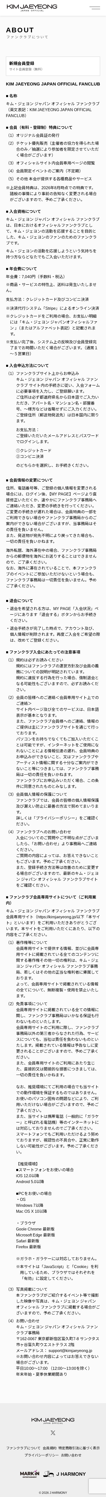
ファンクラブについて (23, 1448)
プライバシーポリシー (41, 1455)
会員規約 (49, 1448)
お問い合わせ (71, 1455)
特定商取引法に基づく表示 (79, 1448)
